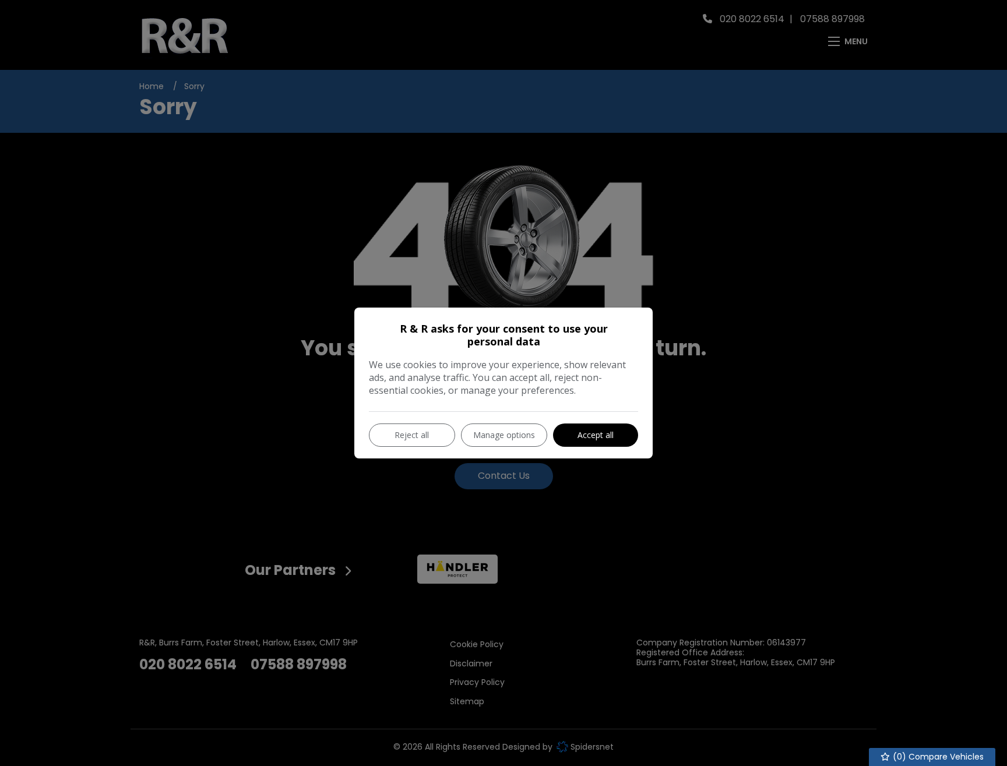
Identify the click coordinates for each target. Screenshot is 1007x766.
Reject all (412, 434)
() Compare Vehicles (937, 757)
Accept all (596, 434)
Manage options (504, 434)
